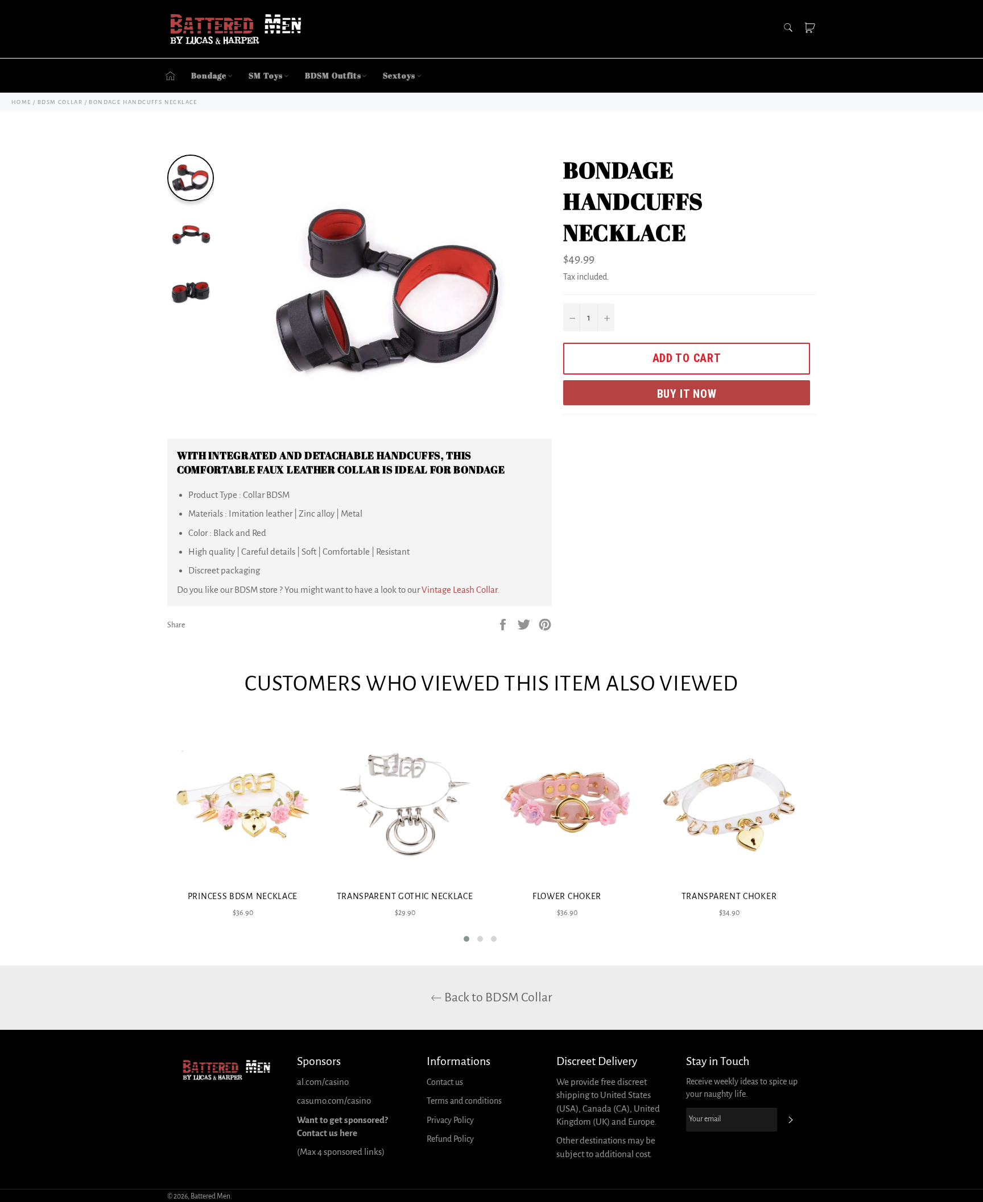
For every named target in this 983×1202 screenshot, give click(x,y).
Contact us (445, 1082)
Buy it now (687, 394)
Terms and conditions (464, 1100)
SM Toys (265, 75)
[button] (466, 939)
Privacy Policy (450, 1120)
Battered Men (210, 1196)
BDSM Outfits (333, 75)
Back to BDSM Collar (497, 997)
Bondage (208, 75)
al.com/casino (323, 1082)
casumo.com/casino (334, 1100)
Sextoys (399, 75)
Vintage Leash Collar (459, 589)
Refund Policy (450, 1138)
